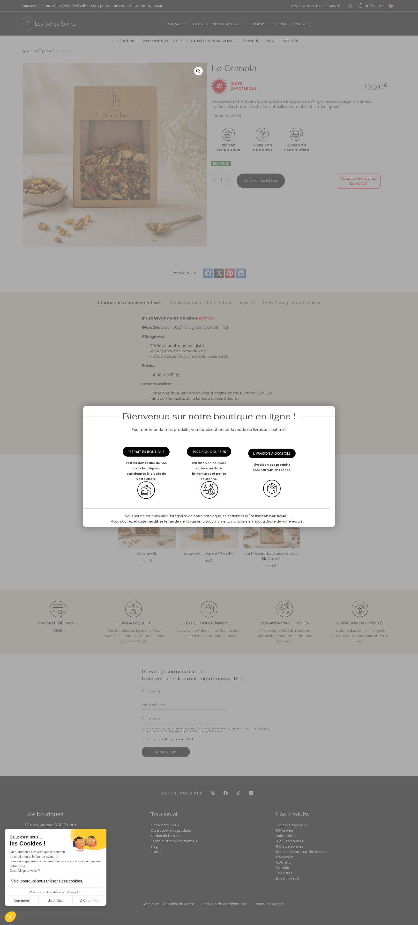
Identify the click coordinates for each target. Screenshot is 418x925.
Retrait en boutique (146, 451)
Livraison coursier (209, 451)
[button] (198, 71)
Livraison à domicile (272, 453)
